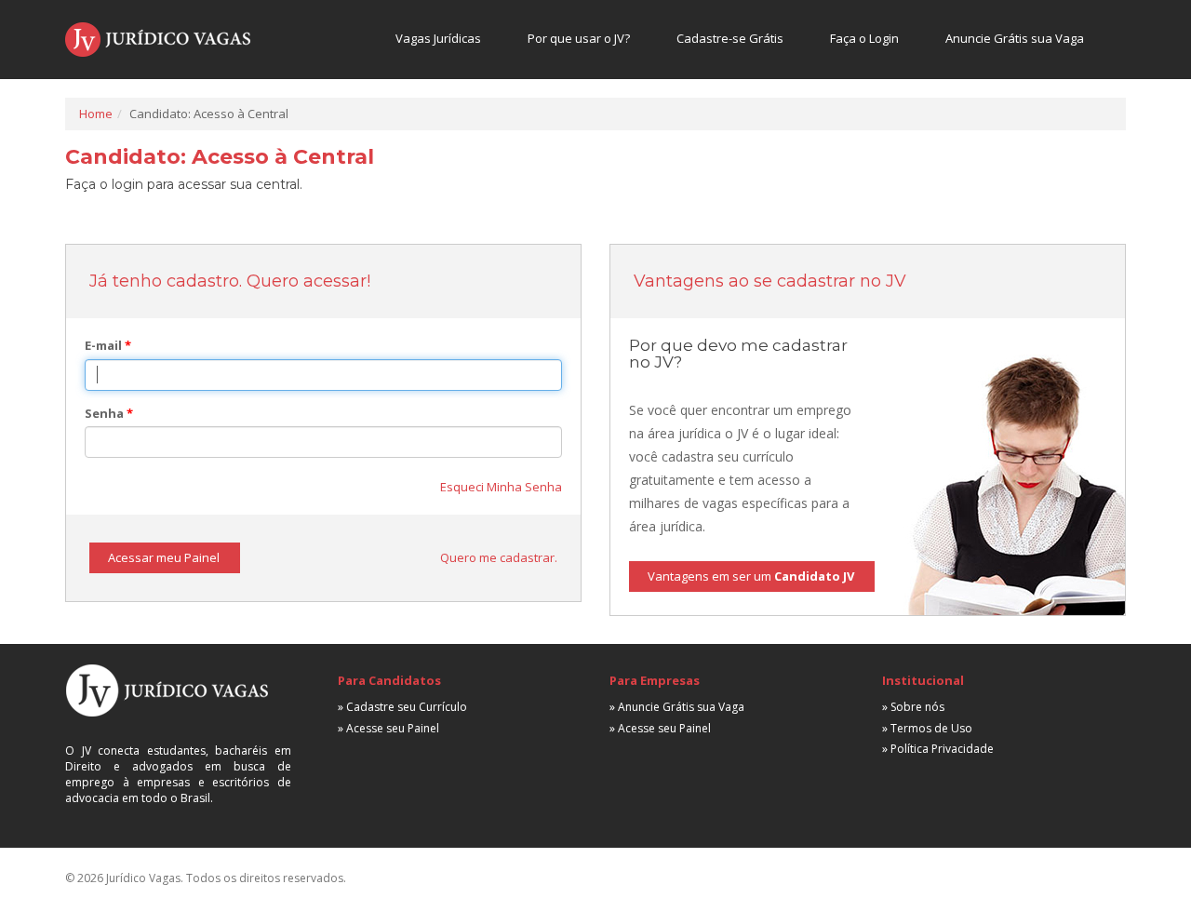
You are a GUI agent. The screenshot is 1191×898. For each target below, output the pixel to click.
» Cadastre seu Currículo (402, 707)
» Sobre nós (913, 707)
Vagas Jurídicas (438, 38)
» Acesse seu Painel (388, 728)
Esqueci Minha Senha (501, 486)
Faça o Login (864, 38)
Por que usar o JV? (579, 38)
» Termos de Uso (927, 728)
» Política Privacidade (938, 749)
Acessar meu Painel (164, 557)
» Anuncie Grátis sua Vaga (676, 707)
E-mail (108, 345)
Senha (109, 413)
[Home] (157, 39)
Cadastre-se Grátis (729, 38)
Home (96, 113)
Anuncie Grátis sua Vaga (1014, 38)
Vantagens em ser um (751, 576)
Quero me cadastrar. (498, 557)
